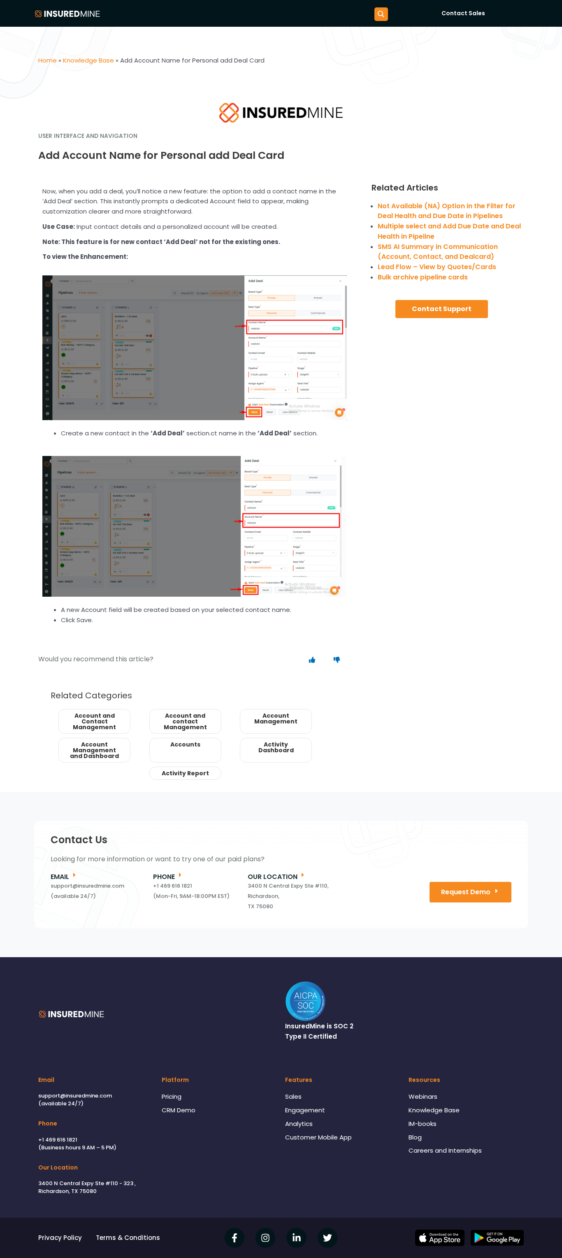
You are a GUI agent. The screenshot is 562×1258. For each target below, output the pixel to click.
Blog (415, 1137)
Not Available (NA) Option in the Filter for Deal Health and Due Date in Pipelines (447, 211)
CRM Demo (178, 1110)
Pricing (171, 1096)
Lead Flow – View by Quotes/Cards (437, 267)
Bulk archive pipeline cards (423, 277)
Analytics (299, 1123)
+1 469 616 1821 (57, 1140)
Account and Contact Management (94, 721)
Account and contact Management (185, 721)
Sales (293, 1096)
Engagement (305, 1110)
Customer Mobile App (318, 1137)
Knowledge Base (434, 1110)
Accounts (185, 744)
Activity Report (185, 773)
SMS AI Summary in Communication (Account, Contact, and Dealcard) (438, 252)
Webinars (423, 1096)
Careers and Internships (445, 1150)
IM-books (423, 1123)
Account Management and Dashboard (94, 750)
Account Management (275, 719)
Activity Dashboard (276, 747)
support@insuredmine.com (75, 1096)
